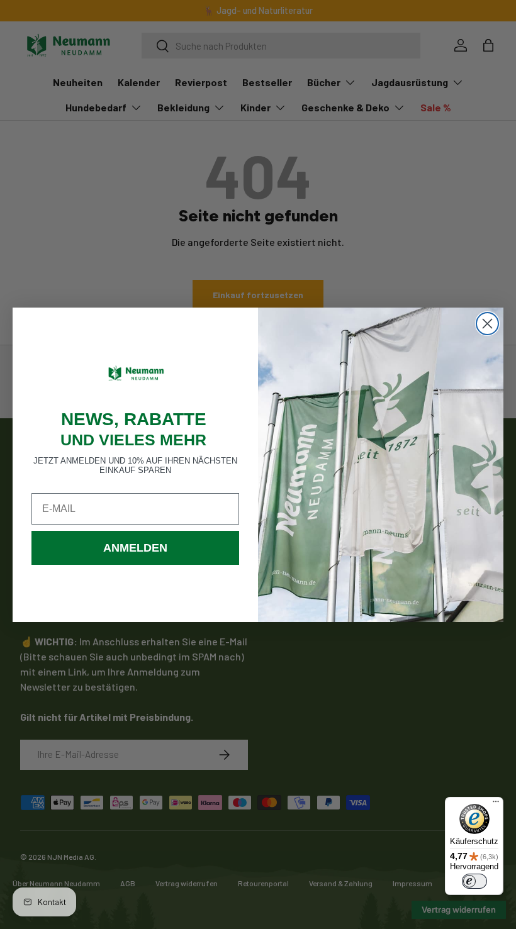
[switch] (474, 881)
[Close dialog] (487, 324)
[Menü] (495, 804)
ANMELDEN (135, 548)
